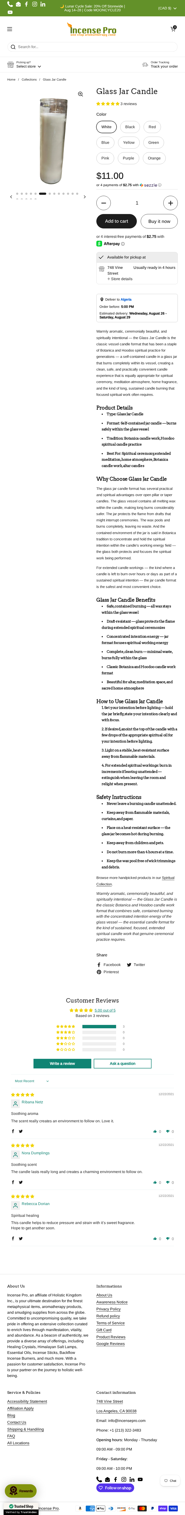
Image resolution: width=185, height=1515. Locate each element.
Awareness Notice (112, 1302)
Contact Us (16, 1422)
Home (11, 79)
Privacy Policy (108, 1309)
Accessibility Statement (27, 1401)
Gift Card (104, 1330)
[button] (173, 29)
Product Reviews (111, 1337)
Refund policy (108, 1316)
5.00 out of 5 (105, 1010)
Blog (11, 1415)
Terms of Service (110, 1323)
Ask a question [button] (122, 1063)
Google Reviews (110, 1344)
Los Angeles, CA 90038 (116, 1411)
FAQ (11, 1436)
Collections (29, 79)
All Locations (18, 1443)
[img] (22, 1095)
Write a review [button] (62, 1063)
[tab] (119, 279)
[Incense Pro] (91, 29)
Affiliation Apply (20, 1408)
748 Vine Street (109, 1401)
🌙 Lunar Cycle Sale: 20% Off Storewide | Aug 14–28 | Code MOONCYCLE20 (92, 8)
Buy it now (159, 221)
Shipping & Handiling (25, 1429)
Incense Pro (48, 1508)
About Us (104, 1295)
